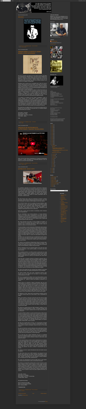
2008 (52, 172)
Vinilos (22, 122)
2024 (52, 127)
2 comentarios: (34, 121)
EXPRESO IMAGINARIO (63, 204)
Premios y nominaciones (55, 182)
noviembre (54, 154)
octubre (53, 155)
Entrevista (23, 390)
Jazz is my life (63, 209)
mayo (53, 162)
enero (53, 166)
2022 (52, 130)
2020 (52, 133)
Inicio (33, 393)
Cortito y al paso (53, 176)
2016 (52, 138)
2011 (52, 168)
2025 (52, 126)
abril (53, 163)
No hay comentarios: (35, 389)
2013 (52, 142)
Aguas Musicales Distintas (63, 195)
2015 (52, 140)
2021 (52, 131)
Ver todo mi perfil (53, 44)
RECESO (21, 17)
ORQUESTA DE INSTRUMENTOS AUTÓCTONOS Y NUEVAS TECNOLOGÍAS (31, 128)
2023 (52, 129)
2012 (52, 144)
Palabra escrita (53, 181)
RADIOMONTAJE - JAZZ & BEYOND (64, 218)
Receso (52, 185)
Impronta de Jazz (54, 41)
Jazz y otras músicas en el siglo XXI (64, 211)
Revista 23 (62, 220)
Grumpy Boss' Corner (64, 207)
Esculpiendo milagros (64, 202)
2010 (52, 169)
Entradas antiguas (44, 393)
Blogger (46, 401)
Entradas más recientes (22, 393)
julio (53, 159)
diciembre (54, 145)
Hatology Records (64, 208)
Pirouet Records (63, 212)
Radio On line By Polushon (63, 214)
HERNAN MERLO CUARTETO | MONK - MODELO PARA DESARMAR (30, 52)
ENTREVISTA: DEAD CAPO (26, 169)
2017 (52, 137)
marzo (53, 165)
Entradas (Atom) (25, 395)
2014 (52, 141)
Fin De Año (53, 179)
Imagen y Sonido (24, 164)
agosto (53, 158)
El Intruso (62, 201)
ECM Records (63, 198)
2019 (52, 134)
